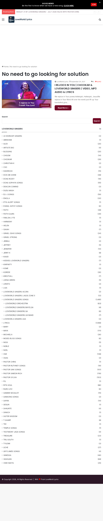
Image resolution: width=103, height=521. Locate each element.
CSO (5, 167)
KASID (6, 257)
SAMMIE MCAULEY (11, 393)
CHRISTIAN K (8, 163)
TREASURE (7, 436)
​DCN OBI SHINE (9, 175)
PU (4, 381)
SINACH (6, 412)
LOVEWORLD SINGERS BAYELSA (19, 307)
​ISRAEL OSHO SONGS (12, 233)
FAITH (5, 210)
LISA (5, 288)
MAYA (5, 331)
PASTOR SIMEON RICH (12, 373)
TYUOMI (6, 444)
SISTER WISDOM (10, 416)
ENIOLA (6, 198)
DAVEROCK (8, 171)
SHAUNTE (7, 408)
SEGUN (6, 405)
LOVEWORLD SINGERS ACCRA (15, 292)
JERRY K (6, 253)
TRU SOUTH (8, 440)
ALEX (5, 144)
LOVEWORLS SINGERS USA (14, 319)
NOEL (5, 350)
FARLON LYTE (9, 218)
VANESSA (7, 455)
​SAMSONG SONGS (11, 397)
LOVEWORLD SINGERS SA (16, 311)
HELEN (6, 226)
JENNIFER (7, 249)
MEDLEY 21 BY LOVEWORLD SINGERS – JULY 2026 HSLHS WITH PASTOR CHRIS (47, 12)
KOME (5, 268)
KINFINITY (7, 264)
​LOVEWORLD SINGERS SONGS (16, 299)
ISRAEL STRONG (10, 237)
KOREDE (6, 272)
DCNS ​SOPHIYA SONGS (13, 183)
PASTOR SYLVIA (10, 377)
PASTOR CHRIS (9, 362)
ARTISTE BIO (8, 148)
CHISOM (6, 155)
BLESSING (7, 152)
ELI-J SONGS (8, 194)
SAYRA (6, 401)
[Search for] (100, 20)
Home (6, 67)
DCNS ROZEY (8, 179)
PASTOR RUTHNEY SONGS (14, 366)
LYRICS (6, 323)
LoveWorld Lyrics (62, 82)
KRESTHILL (8, 276)
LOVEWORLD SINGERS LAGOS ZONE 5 (19, 296)
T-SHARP (7, 420)
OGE (5, 354)
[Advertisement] (51, 45)
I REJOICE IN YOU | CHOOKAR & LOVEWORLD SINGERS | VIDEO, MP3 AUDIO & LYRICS (75, 88)
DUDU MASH (8, 190)
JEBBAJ (6, 241)
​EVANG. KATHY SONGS (12, 206)
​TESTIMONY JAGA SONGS (14, 432)
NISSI (5, 342)
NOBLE (6, 346)
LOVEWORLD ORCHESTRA (16, 303)
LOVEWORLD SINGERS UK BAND (19, 315)
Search (5, 117)
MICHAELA (7, 335)
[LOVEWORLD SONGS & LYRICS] (20, 19)
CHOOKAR (7, 159)
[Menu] (3, 20)
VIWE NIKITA (8, 463)
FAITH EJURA (8, 214)
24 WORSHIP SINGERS (12, 136)
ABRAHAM (7, 140)
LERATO (6, 284)
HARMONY (7, 222)
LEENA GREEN (9, 280)
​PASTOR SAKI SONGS (12, 370)
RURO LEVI (7, 389)
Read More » (63, 108)
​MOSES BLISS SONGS (12, 338)
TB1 (4, 424)
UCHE (5, 447)
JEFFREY (7, 245)
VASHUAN (7, 459)
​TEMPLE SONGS (10, 428)
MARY (5, 327)
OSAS (5, 358)
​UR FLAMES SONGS (11, 451)
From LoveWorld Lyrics (49, 479)
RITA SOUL (7, 385)
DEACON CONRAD (10, 187)
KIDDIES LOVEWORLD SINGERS (16, 261)
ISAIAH (6, 229)
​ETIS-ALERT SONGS (11, 202)
